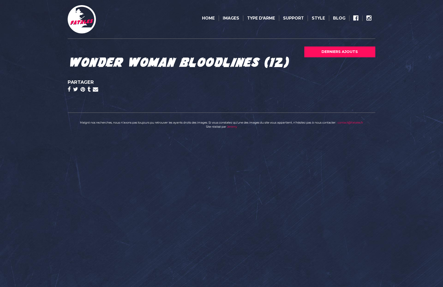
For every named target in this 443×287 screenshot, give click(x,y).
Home (208, 18)
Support (293, 18)
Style (318, 18)
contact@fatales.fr (350, 122)
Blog (339, 18)
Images (231, 18)
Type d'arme (261, 18)
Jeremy (232, 126)
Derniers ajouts (339, 51)
